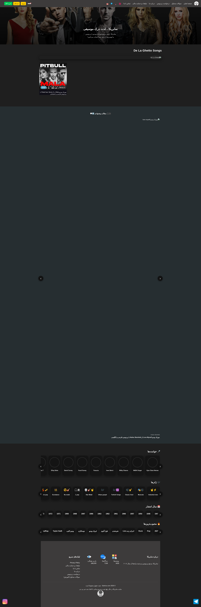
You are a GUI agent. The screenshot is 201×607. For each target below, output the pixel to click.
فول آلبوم (104, 531)
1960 (124, 514)
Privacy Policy (75, 563)
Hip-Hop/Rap (43, 531)
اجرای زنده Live (128, 531)
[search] (29, 3)
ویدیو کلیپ (70, 531)
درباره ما (152, 3)
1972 (50, 514)
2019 (43, 87)
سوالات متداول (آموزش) (72, 577)
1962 (108, 514)
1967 (83, 514)
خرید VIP (8, 3)
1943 (156, 514)
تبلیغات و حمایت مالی (140, 3)
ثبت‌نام (16, 3)
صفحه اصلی (188, 3)
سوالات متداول (177, 3)
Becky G (62, 87)
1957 (132, 514)
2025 (156, 531)
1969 (67, 514)
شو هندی (115, 531)
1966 (91, 514)
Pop (148, 531)
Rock (141, 531)
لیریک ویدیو (93, 531)
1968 (75, 514)
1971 (59, 514)
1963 (99, 514)
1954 (140, 514)
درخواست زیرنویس (163, 3)
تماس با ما (127, 3)
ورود (23, 3)
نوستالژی (81, 531)
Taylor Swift (57, 531)
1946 (148, 514)
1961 (116, 514)
